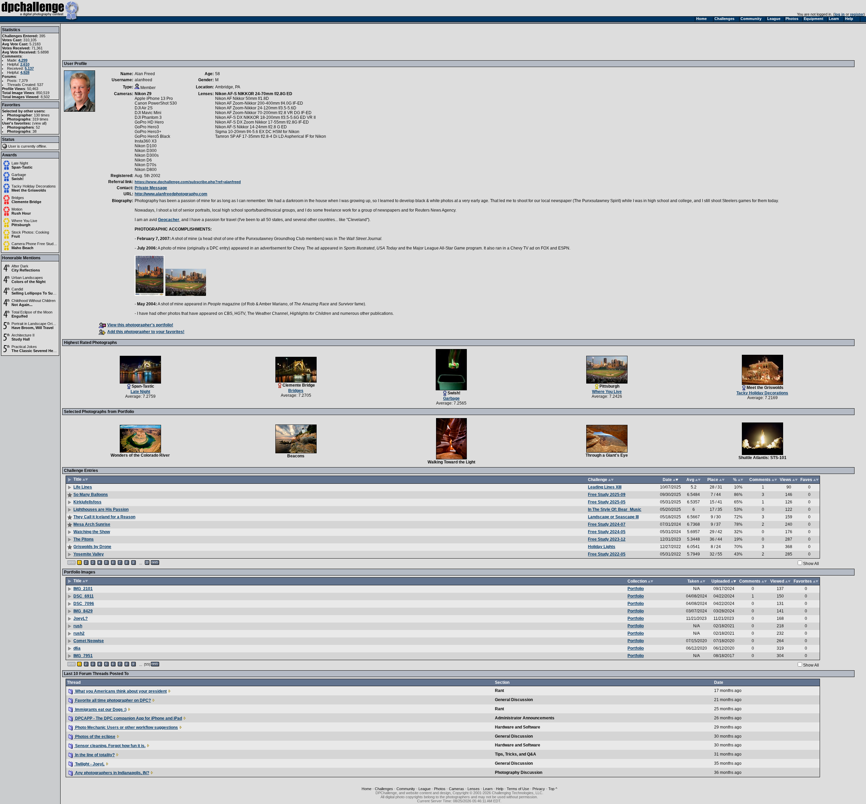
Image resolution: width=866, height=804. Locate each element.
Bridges (18, 198)
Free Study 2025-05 (606, 502)
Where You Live (24, 221)
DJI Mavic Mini (148, 112)
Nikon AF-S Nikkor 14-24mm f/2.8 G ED (251, 127)
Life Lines (82, 487)
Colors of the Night (29, 282)
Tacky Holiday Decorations (34, 186)
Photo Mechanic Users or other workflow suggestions (126, 727)
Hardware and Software (517, 727)
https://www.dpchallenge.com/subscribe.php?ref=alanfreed (188, 182)
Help (499, 789)
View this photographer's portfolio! (140, 325)
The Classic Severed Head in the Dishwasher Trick (56, 351)
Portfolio (636, 588)
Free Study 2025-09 (606, 494)
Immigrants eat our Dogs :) (100, 709)
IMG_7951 (83, 655)
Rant (499, 690)
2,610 (24, 64)
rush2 (79, 633)
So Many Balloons (90, 494)
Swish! (18, 179)
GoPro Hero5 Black (152, 136)
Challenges (384, 789)
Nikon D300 (146, 150)
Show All (811, 563)
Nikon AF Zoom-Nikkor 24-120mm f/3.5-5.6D (255, 108)
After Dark (20, 266)
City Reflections (26, 270)
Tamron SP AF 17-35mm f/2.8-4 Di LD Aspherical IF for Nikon (270, 136)
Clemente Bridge (26, 202)
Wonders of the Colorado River (140, 455)
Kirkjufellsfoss (87, 502)
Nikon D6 (143, 160)
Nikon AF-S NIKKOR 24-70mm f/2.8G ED (253, 93)
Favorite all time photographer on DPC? (112, 700)
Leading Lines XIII (604, 487)
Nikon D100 (146, 146)
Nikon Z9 (143, 93)
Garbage (19, 175)
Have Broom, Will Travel (32, 328)
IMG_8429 (83, 611)
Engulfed (20, 316)
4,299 (22, 60)
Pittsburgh (21, 225)
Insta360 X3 (146, 141)
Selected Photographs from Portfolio (99, 411)
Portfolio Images (79, 572)
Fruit (16, 236)
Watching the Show (91, 531)
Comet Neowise (88, 640)
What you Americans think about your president (120, 691)
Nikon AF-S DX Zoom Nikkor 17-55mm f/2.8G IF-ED (262, 122)
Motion (17, 209)
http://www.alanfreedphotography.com (171, 194)
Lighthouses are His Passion (101, 509)
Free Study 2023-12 (606, 539)
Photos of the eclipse (94, 736)
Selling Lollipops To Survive (36, 293)
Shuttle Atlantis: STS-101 (762, 457)
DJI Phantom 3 (148, 117)
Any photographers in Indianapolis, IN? (111, 772)
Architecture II (23, 335)
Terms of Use (518, 789)
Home (366, 789)
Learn (488, 789)
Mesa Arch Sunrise (91, 524)
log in (840, 14)
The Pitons (83, 539)
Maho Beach (22, 248)
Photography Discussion (518, 772)
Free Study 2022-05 (606, 554)
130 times (42, 115)
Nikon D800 (146, 169)
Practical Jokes (24, 347)
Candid (17, 289)
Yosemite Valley (88, 554)
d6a (77, 648)
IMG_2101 (83, 588)
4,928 (24, 72)
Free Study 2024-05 (606, 531)
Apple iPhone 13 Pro (154, 98)
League (424, 789)
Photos (440, 789)
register (857, 14)
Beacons (295, 456)
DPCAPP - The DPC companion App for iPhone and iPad (128, 718)
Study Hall (21, 339)
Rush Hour (21, 213)
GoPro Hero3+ (148, 131)
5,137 (29, 68)
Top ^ (552, 789)
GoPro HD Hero (149, 122)
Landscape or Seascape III (613, 517)
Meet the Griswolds (29, 190)
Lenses (474, 789)
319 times (40, 119)
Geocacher (168, 219)
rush (77, 626)
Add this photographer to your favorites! (145, 331)
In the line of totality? (94, 755)
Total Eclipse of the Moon (32, 312)
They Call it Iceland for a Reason (104, 517)
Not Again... (22, 305)
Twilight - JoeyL (89, 764)
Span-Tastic (22, 167)
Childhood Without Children (33, 301)
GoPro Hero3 (147, 127)
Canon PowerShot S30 (156, 103)
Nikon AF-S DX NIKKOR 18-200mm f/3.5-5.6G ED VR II (265, 117)
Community (405, 789)
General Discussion (514, 699)
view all (39, 123)
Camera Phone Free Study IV (36, 244)
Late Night (20, 163)
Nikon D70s (145, 164)
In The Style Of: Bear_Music (614, 509)
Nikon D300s (147, 155)
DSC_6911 (83, 596)
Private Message (151, 188)
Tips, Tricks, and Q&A (515, 754)
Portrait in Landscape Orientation (38, 324)
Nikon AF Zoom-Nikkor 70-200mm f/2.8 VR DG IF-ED (263, 112)
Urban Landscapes (27, 278)
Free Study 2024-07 (606, 524)
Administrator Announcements (524, 718)
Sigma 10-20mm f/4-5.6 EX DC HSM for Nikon (257, 131)
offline (41, 146)
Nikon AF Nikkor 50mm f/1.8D (242, 98)
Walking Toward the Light (451, 462)
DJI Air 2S (144, 108)
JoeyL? (80, 618)
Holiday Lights (601, 546)
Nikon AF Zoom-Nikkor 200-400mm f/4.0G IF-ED (259, 103)
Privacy (538, 789)
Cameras (456, 789)
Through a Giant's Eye (607, 455)
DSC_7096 (83, 603)
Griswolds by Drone (92, 546)
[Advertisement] (187, 41)
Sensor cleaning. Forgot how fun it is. (109, 745)
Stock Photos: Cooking (30, 232)
